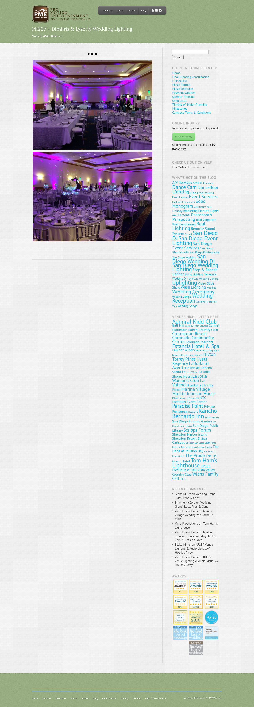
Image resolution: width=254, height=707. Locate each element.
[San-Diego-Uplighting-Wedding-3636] (92, 196)
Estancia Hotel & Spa (195, 346)
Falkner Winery (183, 350)
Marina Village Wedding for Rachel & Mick (194, 515)
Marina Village (195, 389)
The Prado (195, 455)
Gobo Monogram (188, 203)
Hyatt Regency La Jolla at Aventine (190, 363)
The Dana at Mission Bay (195, 448)
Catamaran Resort (189, 333)
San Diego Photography (204, 252)
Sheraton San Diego (195, 442)
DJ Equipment (197, 192)
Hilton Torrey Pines (194, 356)
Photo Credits (109, 698)
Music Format (181, 85)
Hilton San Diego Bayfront (190, 355)
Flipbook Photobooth (183, 201)
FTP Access (179, 81)
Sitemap (136, 698)
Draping (209, 192)
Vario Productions (186, 511)
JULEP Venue (192, 372)
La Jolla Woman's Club (189, 378)
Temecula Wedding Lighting (202, 278)
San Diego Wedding (184, 257)
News (174, 215)
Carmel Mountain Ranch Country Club (195, 327)
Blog (143, 10)
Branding (208, 182)
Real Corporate (206, 220)
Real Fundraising (184, 224)
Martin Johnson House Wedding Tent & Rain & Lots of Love (196, 536)
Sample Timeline (183, 97)
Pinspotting (183, 219)
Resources (60, 698)
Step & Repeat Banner (194, 271)
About (119, 10)
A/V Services (182, 182)
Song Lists (179, 101)
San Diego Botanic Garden (192, 421)
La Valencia (188, 382)
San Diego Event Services (192, 246)
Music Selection (182, 89)
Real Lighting (188, 225)
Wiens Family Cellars (195, 476)
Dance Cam (184, 187)
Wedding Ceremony (193, 291)
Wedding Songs (187, 306)
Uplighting (184, 282)
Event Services (203, 196)
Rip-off (188, 234)
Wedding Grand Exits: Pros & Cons (195, 496)
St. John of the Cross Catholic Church (195, 447)
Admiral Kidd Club (194, 321)
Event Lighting (180, 197)
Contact (132, 10)
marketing (190, 211)
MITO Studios (215, 697)
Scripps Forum (197, 430)
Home (176, 73)
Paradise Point (187, 405)
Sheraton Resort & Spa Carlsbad (189, 440)
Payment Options (183, 93)
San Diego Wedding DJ (193, 259)
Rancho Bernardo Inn (194, 413)
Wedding (211, 287)
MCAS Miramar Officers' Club (185, 398)
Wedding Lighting (181, 296)
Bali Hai (178, 325)
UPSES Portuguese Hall (191, 468)
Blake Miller (50, 36)
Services (107, 10)
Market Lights (208, 211)
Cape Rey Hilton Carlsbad (196, 325)
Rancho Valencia (212, 417)
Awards (197, 183)
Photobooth (201, 214)
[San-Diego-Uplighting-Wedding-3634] (92, 105)
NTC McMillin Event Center (189, 399)
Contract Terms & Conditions (191, 112)
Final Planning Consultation (190, 77)
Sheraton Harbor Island (189, 434)
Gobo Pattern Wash (203, 206)
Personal (184, 215)
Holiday (177, 211)
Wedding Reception (192, 298)
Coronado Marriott (199, 342)
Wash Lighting (193, 287)
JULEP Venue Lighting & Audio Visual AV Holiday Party (194, 548)
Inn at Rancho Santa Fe (192, 369)
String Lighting (194, 274)
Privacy (124, 698)
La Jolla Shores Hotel (191, 374)
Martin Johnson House (194, 393)
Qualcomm (193, 412)
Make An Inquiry (183, 136)
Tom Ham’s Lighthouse (194, 462)
